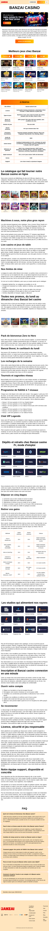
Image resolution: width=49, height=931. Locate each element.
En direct (17, 56)
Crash (29, 56)
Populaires (5, 56)
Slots (41, 56)
